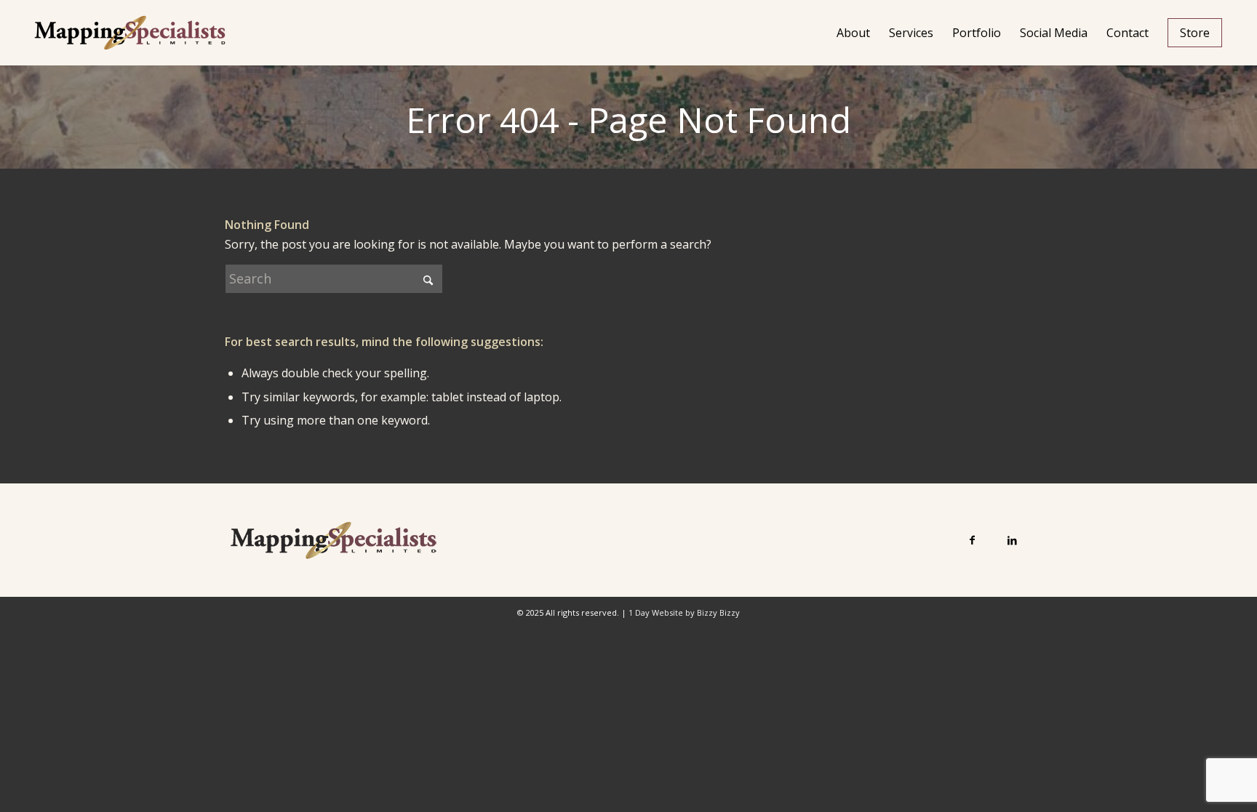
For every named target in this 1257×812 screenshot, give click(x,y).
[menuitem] (853, 32)
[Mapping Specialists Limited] (129, 32)
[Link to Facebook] (972, 540)
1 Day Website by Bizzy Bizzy (684, 612)
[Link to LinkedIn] (1012, 540)
